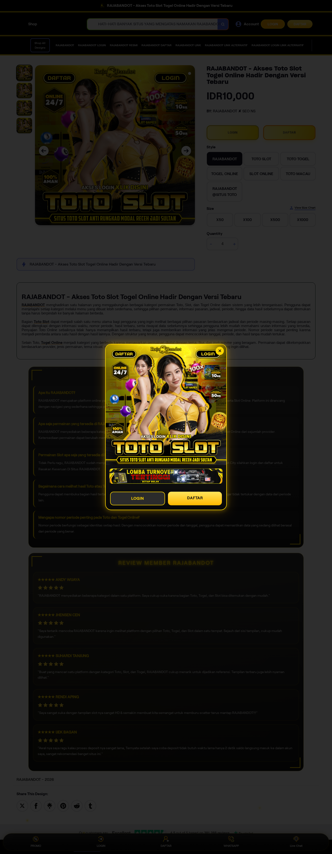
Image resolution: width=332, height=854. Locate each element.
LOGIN (137, 498)
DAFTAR (195, 498)
